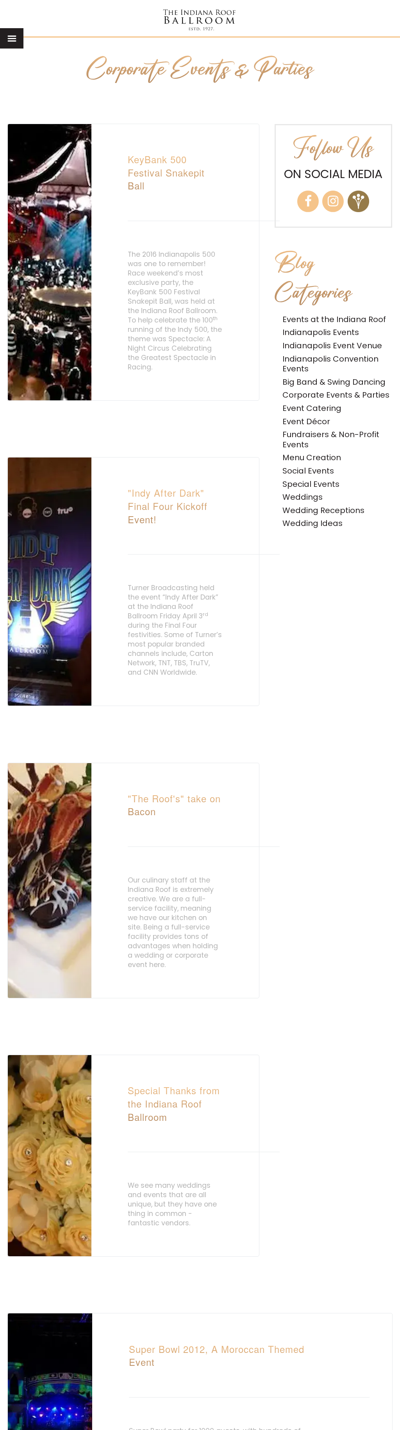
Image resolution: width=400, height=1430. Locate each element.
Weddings (302, 497)
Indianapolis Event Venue (332, 345)
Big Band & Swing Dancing (334, 381)
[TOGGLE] (11, 38)
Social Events (308, 470)
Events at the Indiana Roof (334, 319)
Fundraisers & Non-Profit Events (330, 439)
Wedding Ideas (312, 523)
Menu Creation (311, 457)
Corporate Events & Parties (335, 394)
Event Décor (306, 421)
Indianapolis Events (320, 332)
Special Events (310, 484)
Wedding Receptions (323, 510)
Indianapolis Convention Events (330, 364)
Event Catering (311, 408)
